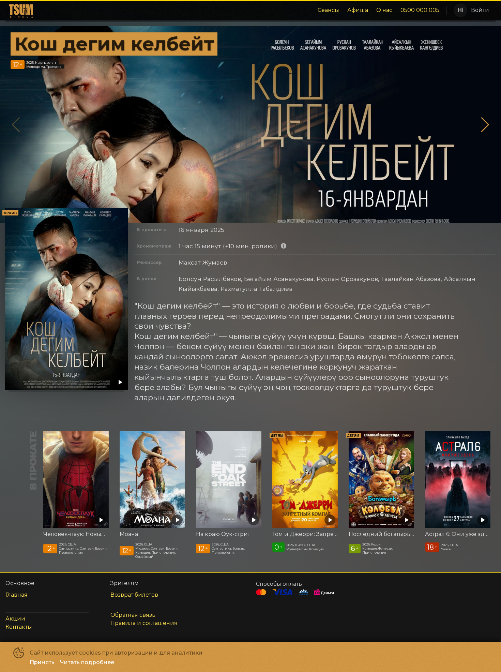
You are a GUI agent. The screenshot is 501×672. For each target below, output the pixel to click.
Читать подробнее (87, 662)
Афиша (357, 10)
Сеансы (328, 10)
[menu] (239, 10)
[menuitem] (328, 10)
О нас (384, 10)
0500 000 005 (419, 10)
